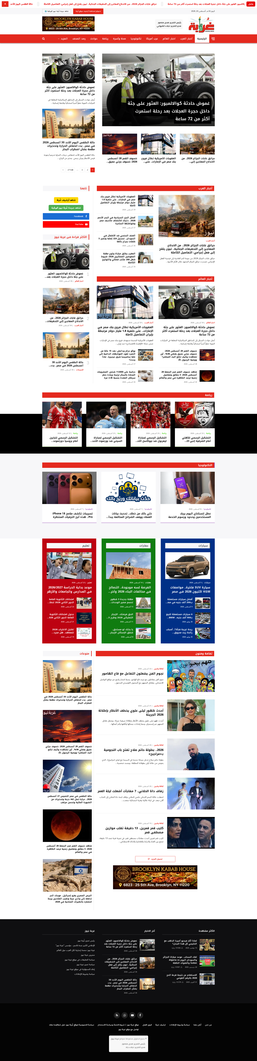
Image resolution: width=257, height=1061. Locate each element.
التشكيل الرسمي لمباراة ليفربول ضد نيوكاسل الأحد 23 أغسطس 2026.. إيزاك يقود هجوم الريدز (151, 439)
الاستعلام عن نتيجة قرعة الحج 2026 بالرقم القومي (182, 977)
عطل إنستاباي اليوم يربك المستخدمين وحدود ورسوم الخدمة (189, 515)
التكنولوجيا (205, 465)
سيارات (207, 582)
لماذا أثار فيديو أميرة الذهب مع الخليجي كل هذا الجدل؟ (180, 942)
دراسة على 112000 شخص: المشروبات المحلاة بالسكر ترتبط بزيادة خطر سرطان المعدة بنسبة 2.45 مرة (116, 375)
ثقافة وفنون (203, 653)
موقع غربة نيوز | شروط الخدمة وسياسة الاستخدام (118, 1025)
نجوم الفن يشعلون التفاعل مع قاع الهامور (132, 674)
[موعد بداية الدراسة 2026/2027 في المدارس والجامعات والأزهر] (69, 565)
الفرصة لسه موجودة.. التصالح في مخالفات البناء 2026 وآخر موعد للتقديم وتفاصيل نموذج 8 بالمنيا (129, 589)
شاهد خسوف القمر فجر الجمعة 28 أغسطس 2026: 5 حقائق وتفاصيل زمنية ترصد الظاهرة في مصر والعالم (178, 375)
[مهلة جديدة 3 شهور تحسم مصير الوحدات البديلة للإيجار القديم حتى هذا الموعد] (143, 603)
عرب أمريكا (152, 38)
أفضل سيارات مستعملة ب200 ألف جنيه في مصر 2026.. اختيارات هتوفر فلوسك (179, 601)
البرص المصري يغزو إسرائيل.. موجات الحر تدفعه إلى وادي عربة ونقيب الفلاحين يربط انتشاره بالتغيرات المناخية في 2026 (70, 898)
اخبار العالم (169, 38)
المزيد (64, 38)
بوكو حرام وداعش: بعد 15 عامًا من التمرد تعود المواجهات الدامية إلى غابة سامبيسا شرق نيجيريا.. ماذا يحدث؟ (117, 355)
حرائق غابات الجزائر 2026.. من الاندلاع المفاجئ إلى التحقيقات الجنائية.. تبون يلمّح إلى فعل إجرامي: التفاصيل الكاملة (100, 4)
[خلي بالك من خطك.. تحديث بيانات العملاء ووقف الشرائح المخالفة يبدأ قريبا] (128, 488)
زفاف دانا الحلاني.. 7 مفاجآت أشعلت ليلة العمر (130, 791)
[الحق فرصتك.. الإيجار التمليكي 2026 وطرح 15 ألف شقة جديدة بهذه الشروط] (143, 618)
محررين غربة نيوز (88, 955)
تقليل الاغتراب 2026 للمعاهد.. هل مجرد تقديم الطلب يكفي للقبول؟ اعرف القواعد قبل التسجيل (62, 631)
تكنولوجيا (136, 38)
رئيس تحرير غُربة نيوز (86, 941)
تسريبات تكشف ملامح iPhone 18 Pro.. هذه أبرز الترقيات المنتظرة (73, 515)
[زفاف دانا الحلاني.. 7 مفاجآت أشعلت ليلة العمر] (191, 793)
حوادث (93, 38)
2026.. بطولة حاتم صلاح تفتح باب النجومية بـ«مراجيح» (133, 752)
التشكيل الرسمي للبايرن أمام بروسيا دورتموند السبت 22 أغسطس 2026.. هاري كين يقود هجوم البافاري (63, 439)
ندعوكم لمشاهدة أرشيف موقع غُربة (88, 11)
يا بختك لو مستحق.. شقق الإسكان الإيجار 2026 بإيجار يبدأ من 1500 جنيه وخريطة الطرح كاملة (120, 631)
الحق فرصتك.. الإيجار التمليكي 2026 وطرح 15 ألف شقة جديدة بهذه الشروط (120, 616)
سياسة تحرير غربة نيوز (86, 964)
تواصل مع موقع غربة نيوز (128, 1029)
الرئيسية (202, 38)
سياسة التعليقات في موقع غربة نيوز (80, 960)
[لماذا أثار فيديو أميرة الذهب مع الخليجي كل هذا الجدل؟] (207, 945)
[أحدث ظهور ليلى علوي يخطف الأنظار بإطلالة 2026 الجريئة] (191, 715)
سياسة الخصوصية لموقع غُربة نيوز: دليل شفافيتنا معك (71, 1025)
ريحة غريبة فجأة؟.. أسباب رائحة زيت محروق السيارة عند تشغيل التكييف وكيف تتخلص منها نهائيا (179, 631)
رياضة (105, 38)
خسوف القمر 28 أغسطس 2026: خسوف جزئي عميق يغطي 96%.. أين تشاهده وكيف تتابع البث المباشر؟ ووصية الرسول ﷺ (122, 160)
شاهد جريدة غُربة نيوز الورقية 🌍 (56, 11)
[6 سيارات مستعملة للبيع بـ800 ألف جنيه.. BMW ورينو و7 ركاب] (202, 618)
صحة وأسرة (119, 38)
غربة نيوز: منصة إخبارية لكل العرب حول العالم (76, 950)
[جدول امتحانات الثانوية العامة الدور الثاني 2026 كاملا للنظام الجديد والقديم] (84, 618)
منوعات (84, 653)
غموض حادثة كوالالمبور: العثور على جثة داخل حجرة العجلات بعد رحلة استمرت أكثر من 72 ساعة (169, 111)
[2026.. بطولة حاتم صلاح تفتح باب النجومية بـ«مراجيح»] (191, 754)
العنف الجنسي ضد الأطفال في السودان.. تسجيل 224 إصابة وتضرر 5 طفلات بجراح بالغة (117, 238)
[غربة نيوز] (201, 24)
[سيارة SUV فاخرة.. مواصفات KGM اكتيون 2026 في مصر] (187, 565)
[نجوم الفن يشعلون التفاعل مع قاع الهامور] (191, 676)
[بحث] (43, 38)
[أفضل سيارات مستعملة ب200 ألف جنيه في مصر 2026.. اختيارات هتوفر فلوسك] (202, 603)
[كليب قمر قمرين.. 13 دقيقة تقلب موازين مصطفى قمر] (191, 833)
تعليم (89, 582)
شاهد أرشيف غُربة (66, 200)
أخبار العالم (205, 279)
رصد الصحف (79, 38)
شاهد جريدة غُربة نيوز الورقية (66, 207)
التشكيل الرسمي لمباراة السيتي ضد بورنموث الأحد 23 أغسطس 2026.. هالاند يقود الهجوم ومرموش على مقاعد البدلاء (106, 439)
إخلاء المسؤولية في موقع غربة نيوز (80, 969)
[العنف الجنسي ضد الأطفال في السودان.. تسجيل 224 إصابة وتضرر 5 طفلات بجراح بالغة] (145, 239)
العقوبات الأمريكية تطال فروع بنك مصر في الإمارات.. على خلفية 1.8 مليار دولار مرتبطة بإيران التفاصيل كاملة (158, 160)
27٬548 (70, 170)
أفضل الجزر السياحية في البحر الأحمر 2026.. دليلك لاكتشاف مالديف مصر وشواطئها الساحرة (116, 220)
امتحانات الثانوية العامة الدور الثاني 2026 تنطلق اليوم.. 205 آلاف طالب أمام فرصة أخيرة (60, 601)
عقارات (148, 582)
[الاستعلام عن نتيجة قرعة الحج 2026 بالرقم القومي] (207, 979)
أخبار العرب (186, 38)
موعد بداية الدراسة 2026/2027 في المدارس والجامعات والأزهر (69, 589)
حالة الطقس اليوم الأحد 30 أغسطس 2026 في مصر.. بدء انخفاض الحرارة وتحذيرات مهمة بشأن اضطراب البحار (69, 146)
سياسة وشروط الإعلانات (84, 974)
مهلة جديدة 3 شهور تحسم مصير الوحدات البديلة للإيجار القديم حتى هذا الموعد (121, 601)
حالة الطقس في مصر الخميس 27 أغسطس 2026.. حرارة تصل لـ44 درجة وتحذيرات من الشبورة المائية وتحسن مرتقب (69, 799)
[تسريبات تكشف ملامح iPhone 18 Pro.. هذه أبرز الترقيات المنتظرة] (69, 488)
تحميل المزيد (157, 859)
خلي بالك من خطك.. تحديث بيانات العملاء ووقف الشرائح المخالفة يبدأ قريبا (130, 515)
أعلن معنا (197, 1025)
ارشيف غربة (160, 1025)
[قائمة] (213, 38)
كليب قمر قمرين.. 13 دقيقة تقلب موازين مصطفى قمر (134, 830)
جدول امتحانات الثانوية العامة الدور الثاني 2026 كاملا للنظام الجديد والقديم (61, 616)
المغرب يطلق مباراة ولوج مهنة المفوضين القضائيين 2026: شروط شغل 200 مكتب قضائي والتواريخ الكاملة (118, 258)
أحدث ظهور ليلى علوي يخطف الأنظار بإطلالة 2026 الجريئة (130, 713)
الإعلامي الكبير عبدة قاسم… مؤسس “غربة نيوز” (75, 945)
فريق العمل (147, 1025)
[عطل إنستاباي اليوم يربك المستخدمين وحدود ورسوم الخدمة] (187, 488)
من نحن (208, 1025)
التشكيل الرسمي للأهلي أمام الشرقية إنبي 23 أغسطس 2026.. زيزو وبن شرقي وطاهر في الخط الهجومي (196, 439)
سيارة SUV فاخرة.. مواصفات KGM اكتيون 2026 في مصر (190, 589)
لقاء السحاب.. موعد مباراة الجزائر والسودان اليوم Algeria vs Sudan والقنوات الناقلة (180, 960)
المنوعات (79, 370)
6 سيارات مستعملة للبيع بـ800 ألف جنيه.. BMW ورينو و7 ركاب (179, 616)
